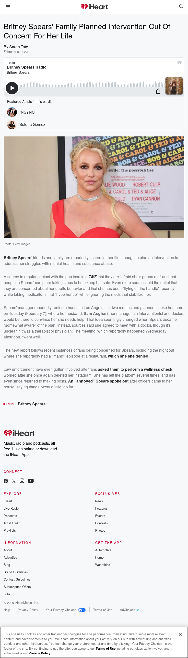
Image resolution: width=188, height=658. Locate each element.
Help (7, 609)
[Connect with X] (14, 481)
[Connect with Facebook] (6, 481)
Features (101, 508)
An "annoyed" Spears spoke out (98, 381)
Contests (101, 523)
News (99, 501)
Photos (100, 530)
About (8, 550)
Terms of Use (102, 609)
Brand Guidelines (16, 572)
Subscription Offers (17, 586)
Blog (7, 564)
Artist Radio (12, 523)
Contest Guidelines (17, 579)
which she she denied (128, 356)
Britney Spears (32, 404)
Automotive (103, 550)
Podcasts (10, 515)
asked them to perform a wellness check (135, 369)
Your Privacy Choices (61, 609)
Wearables (102, 564)
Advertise (10, 557)
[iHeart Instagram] (22, 481)
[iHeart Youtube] (31, 481)
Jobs (7, 594)
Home (99, 557)
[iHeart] (94, 7)
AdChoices (127, 609)
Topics (8, 404)
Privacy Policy (28, 609)
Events (100, 515)
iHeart (8, 501)
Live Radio (11, 508)
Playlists (10, 530)
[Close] (180, 634)
